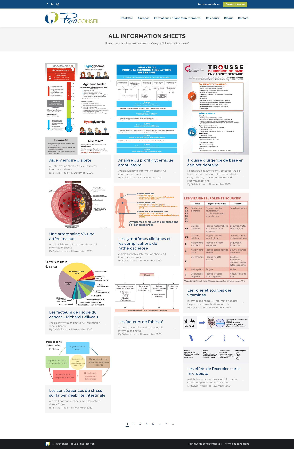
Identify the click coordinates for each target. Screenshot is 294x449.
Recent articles (196, 170)
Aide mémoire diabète (70, 160)
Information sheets (60, 169)
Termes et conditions (236, 443)
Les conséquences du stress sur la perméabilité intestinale (77, 393)
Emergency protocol (218, 170)
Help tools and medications (203, 304)
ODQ (190, 177)
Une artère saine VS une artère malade (71, 236)
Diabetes (91, 165)
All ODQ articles (204, 177)
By (58, 172)
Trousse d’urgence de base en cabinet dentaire (215, 162)
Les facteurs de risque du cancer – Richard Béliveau (73, 314)
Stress (122, 327)
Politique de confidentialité (204, 443)
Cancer (62, 325)
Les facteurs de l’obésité (140, 321)
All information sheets (62, 165)
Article (81, 165)
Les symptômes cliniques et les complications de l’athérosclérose (144, 243)
